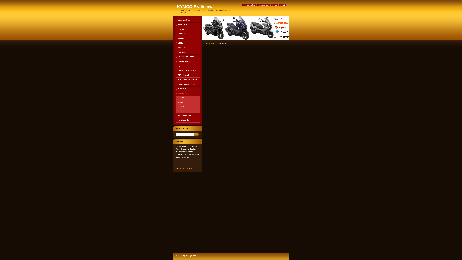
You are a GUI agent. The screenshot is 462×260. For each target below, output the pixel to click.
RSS (275, 5)
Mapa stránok (264, 5)
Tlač (283, 5)
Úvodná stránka (210, 43)
